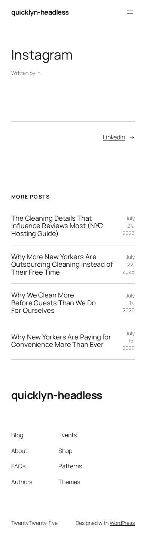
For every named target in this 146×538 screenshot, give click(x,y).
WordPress (122, 522)
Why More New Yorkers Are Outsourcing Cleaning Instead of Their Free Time (62, 264)
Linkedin (114, 137)
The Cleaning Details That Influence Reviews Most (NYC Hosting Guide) (57, 226)
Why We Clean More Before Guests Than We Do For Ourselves (53, 302)
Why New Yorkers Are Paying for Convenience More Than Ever (61, 340)
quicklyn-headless (40, 11)
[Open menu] (130, 12)
